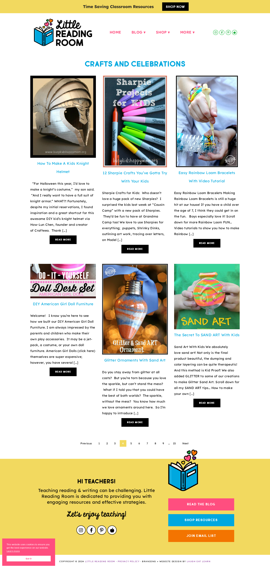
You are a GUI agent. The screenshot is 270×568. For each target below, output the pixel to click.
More (186, 32)
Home (115, 32)
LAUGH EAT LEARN (199, 561)
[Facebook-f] (221, 32)
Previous (86, 443)
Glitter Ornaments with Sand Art (134, 360)
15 (174, 443)
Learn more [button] (13, 551)
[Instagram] (215, 32)
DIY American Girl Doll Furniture (63, 304)
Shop (161, 32)
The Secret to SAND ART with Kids (207, 335)
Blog (137, 32)
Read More (63, 239)
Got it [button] (28, 558)
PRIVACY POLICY (128, 561)
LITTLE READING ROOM (100, 561)
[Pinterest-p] (228, 32)
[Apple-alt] (234, 32)
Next (185, 443)
